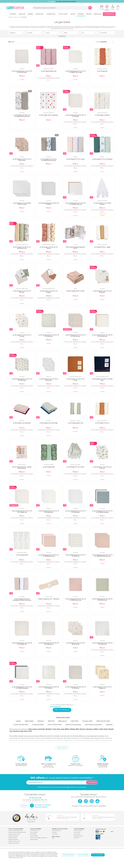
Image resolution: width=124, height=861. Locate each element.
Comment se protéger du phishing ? (38, 837)
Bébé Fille (51, 721)
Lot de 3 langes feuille (48, 467)
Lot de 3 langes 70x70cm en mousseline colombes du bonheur (22, 599)
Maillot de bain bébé (103, 721)
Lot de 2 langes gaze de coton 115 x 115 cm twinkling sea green (22, 687)
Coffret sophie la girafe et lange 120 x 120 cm (75, 247)
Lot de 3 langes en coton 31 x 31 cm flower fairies (21, 159)
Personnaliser (68, 855)
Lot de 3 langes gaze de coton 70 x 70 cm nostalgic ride (22, 511)
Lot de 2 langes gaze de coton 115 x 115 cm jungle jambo (48, 643)
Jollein (95, 729)
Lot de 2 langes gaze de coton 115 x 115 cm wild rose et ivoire (75, 599)
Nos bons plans (33, 832)
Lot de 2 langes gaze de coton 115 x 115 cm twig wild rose (102, 335)
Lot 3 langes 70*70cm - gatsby (102, 247)
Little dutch (103, 729)
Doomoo (89, 729)
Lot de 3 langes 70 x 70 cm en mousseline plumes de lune (49, 159)
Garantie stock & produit (14, 841)
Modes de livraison (12, 837)
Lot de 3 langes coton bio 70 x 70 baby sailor (102, 379)
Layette (18, 721)
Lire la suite (62, 748)
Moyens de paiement (13, 839)
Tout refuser (83, 855)
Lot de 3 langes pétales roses (48, 71)
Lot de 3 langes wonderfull (102, 115)
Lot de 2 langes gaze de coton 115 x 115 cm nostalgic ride (22, 643)
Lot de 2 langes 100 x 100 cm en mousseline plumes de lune (21, 115)
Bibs (77, 729)
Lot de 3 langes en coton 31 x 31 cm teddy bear (102, 291)
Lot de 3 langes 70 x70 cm (102, 423)
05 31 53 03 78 (102, 767)
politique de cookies (17, 857)
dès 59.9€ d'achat (21, 764)
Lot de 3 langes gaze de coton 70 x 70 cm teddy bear (22, 379)
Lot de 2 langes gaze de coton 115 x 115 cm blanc (48, 203)
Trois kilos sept (58, 729)
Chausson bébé (87, 721)
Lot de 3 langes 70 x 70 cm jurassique (102, 159)
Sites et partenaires (56, 830)
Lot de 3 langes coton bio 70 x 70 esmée (49, 247)
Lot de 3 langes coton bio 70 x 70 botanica (22, 291)
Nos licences (55, 834)
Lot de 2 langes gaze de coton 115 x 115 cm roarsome (75, 687)
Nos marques (33, 834)
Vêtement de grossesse (73, 724)
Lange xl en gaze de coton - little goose (48, 599)
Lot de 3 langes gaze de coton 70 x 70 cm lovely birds (75, 511)
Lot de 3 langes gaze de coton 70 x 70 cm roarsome (75, 555)
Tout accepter (97, 855)
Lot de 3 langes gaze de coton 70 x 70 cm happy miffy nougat (75, 71)
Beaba (72, 729)
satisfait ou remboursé (75, 764)
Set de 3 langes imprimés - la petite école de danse (21, 467)
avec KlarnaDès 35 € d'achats (48, 765)
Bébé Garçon (62, 721)
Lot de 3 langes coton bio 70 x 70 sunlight (49, 291)
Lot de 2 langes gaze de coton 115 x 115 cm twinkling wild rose (75, 203)
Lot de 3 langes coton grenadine (22, 423)
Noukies (49, 729)
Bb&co (67, 729)
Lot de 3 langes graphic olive (75, 423)
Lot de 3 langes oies (102, 71)
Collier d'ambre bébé (54, 724)
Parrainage (76, 837)
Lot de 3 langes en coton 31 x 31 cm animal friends (75, 643)
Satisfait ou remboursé (13, 843)
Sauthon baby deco (20, 731)
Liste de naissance (78, 830)
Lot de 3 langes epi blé (22, 555)
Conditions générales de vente (15, 830)
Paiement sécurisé (101, 829)
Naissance (40, 721)
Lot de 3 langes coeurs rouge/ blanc (48, 115)
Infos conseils (77, 832)
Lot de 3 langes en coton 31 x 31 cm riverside (21, 335)
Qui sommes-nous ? (35, 830)
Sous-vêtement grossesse (93, 724)
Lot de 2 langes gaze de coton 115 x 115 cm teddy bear (48, 335)
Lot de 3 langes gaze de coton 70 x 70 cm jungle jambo (48, 511)
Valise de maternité (78, 836)
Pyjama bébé (29, 721)
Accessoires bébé (38, 724)
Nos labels (54, 832)
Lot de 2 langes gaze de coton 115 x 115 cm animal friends (22, 71)
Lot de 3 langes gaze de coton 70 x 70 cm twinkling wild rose (48, 555)
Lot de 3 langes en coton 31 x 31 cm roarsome (102, 467)
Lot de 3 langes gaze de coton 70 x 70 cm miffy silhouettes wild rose (102, 555)
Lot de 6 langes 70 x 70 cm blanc (75, 467)
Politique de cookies (13, 836)
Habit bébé (74, 721)
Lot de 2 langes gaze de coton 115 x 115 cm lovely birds (102, 643)
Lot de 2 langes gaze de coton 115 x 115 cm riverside (48, 687)
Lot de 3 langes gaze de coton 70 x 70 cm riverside (75, 115)
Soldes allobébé (33, 839)
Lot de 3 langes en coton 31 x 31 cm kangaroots (102, 687)
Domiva (83, 729)
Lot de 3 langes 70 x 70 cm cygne (75, 159)
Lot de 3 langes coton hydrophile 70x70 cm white (22, 203)
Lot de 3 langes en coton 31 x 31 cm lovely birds (48, 379)
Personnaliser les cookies (14, 834)
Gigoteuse (109, 724)
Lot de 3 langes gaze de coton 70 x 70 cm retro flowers (75, 335)
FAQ (53, 838)
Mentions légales (34, 836)
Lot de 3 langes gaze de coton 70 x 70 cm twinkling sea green (102, 511)
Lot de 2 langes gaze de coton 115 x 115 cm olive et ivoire (102, 599)
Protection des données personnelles (17, 832)
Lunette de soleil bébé (20, 724)
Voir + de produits (62, 710)
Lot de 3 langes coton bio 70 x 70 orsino (75, 379)
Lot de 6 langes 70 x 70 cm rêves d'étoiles (102, 203)
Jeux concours (77, 834)
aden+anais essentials (36, 729)
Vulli (30, 731)
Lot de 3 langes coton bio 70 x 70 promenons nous (22, 247)
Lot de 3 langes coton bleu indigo (49, 423)
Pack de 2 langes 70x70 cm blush (75, 291)
